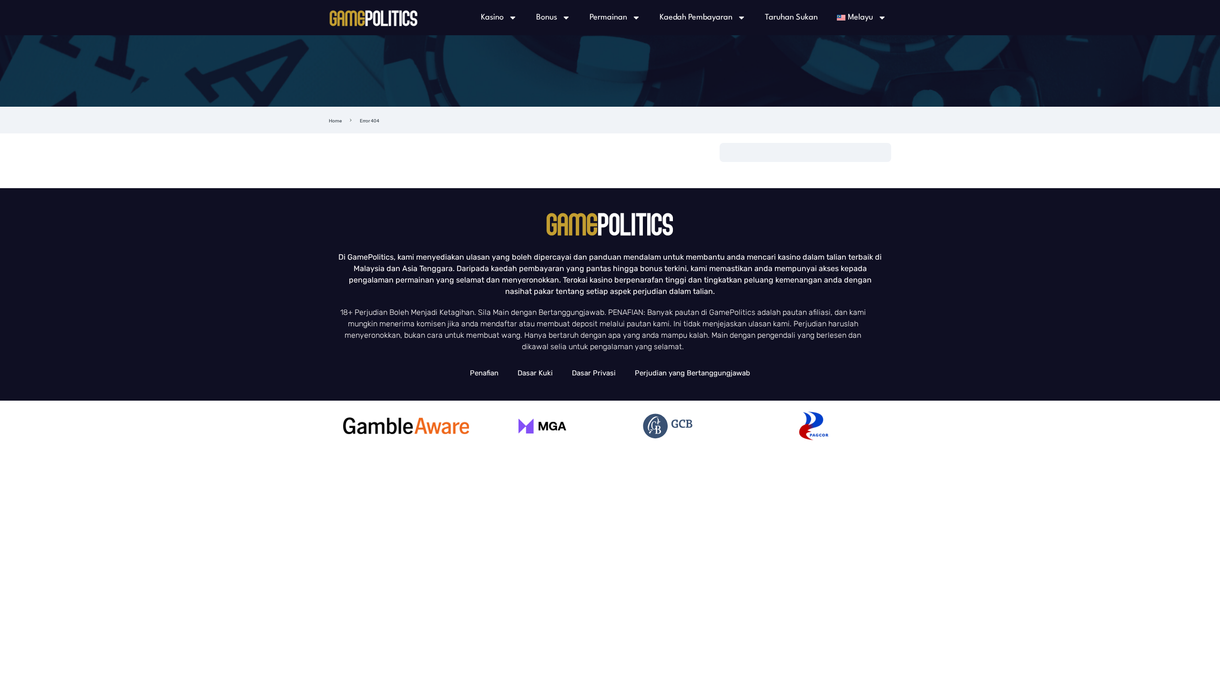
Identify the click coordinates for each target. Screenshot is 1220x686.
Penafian (484, 373)
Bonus (546, 17)
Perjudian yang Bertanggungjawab (692, 373)
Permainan (608, 17)
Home (335, 120)
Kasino (492, 17)
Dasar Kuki (535, 373)
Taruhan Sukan (791, 17)
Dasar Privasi (594, 373)
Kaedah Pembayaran (696, 17)
